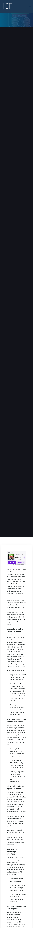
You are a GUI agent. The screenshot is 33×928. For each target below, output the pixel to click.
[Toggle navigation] (26, 6)
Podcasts (4, 81)
